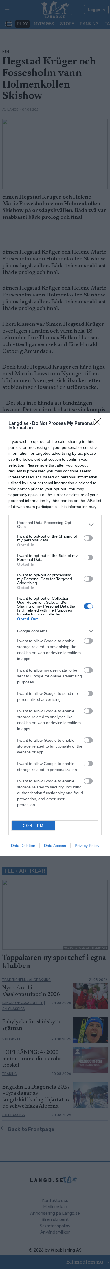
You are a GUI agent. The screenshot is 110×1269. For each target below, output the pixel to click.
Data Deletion (23, 845)
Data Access (55, 845)
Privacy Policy (87, 845)
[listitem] (55, 524)
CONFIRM (33, 826)
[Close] (99, 423)
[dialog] (55, 634)
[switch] (88, 538)
